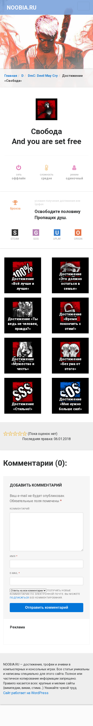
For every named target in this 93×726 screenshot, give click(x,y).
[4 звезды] (20, 433)
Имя (13, 556)
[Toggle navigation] (83, 6)
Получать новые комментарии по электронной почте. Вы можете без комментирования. (45, 594)
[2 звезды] (10, 433)
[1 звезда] (5, 433)
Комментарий (20, 508)
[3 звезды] (15, 433)
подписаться (19, 597)
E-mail (15, 573)
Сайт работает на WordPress (25, 693)
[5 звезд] (24, 433)
